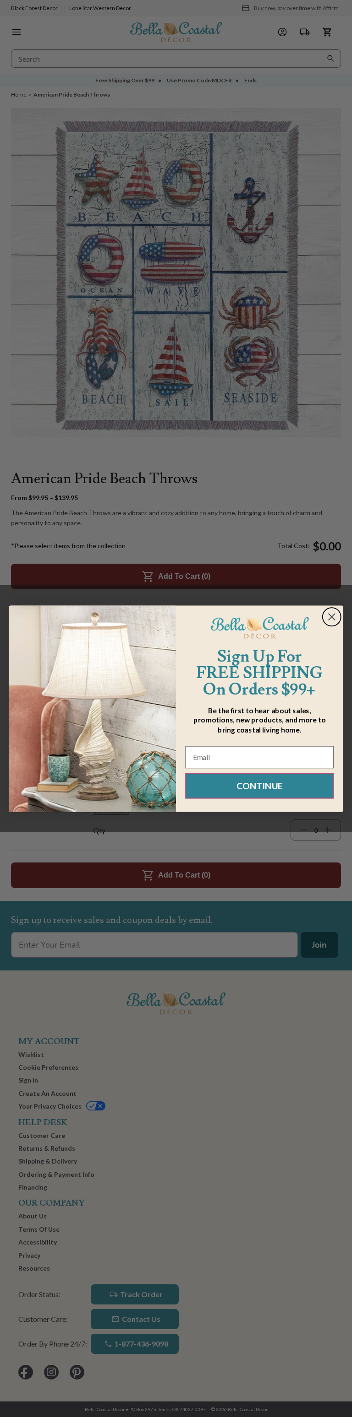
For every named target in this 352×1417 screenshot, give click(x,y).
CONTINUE (259, 785)
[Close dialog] (332, 617)
